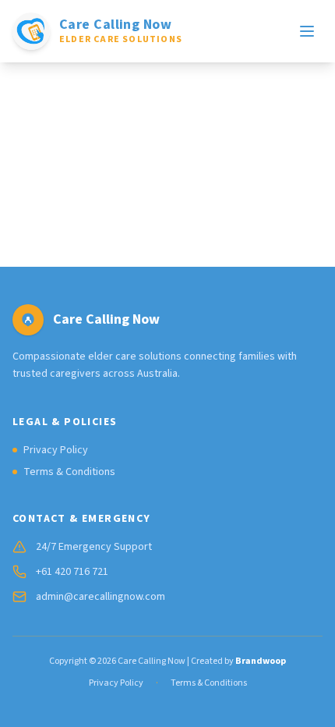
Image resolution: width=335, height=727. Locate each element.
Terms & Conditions (69, 472)
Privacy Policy (55, 450)
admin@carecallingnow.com (100, 597)
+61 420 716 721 (72, 572)
